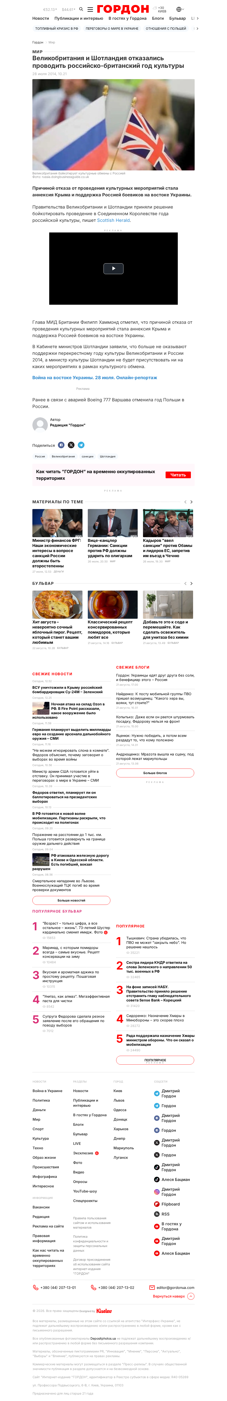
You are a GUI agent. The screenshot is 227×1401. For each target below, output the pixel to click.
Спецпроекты (85, 1200)
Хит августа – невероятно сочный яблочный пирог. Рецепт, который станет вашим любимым (57, 632)
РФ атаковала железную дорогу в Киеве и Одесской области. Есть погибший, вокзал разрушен (70, 862)
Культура (41, 1138)
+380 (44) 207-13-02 (116, 1287)
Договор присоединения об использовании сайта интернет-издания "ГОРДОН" (91, 1266)
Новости (40, 18)
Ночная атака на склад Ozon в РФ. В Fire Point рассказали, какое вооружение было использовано (68, 711)
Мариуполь (124, 1148)
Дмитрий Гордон (171, 1093)
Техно (38, 1148)
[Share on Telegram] (81, 445)
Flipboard (171, 1204)
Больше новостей (71, 900)
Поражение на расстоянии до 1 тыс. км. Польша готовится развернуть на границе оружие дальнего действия (68, 839)
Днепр (119, 1138)
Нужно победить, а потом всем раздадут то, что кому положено (151, 737)
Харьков (121, 1129)
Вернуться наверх (169, 1296)
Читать (178, 475)
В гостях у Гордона (128, 18)
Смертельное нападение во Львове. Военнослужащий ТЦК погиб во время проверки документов (66, 885)
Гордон (37, 42)
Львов (119, 1100)
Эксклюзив (83, 1153)
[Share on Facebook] (61, 445)
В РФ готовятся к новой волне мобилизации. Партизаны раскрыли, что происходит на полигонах (69, 818)
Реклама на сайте (48, 1226)
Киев (118, 1091)
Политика (41, 1100)
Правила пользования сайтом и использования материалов (92, 1222)
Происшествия (46, 1167)
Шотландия (107, 456)
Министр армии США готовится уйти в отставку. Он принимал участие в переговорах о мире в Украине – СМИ (66, 775)
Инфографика (45, 1176)
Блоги (158, 18)
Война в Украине (47, 1091)
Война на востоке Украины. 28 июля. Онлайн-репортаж (94, 377)
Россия (40, 456)
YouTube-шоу (85, 1191)
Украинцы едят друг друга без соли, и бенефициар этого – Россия (155, 677)
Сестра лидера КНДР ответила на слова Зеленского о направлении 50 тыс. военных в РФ (159, 967)
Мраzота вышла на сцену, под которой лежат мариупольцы (155, 756)
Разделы (80, 1081)
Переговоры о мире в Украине (112, 28)
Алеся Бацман (176, 1179)
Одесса (120, 1110)
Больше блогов (155, 773)
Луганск (121, 1157)
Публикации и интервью (79, 18)
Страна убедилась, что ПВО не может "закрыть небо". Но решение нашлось (156, 942)
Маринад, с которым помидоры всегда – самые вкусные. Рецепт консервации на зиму (71, 952)
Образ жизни (44, 1157)
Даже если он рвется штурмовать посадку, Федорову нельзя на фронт (155, 719)
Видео (78, 1172)
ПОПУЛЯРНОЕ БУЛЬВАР (57, 911)
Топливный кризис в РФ (56, 28)
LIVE (77, 1143)
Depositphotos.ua (103, 1338)
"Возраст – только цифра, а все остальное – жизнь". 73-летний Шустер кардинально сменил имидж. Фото (76, 927)
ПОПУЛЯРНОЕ (130, 926)
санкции (87, 456)
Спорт (38, 1129)
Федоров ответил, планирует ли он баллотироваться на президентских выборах (64, 797)
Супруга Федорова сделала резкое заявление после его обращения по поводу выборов (73, 1020)
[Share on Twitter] (71, 445)
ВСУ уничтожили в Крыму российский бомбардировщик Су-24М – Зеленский (68, 689)
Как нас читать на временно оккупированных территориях (48, 1258)
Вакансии (41, 1207)
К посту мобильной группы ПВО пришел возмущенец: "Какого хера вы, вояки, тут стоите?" (153, 698)
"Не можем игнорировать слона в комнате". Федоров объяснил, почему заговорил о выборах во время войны (71, 754)
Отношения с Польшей (166, 28)
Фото (77, 1162)
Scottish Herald (113, 220)
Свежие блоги (132, 667)
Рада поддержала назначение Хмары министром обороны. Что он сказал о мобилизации (160, 1040)
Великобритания (63, 456)
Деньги (59, 571)
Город (118, 1081)
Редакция (41, 1216)
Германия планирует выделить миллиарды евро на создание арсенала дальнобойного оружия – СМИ (71, 734)
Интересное (43, 1186)
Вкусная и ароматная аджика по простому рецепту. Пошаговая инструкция (71, 976)
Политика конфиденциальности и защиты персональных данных (90, 1243)
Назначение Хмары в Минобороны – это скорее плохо (155, 1017)
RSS (166, 1214)
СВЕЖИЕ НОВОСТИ (52, 674)
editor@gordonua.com (175, 1287)
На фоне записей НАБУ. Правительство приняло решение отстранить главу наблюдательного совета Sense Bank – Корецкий (158, 993)
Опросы (80, 1181)
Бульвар (177, 18)
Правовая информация (44, 1238)
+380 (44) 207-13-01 (58, 1287)
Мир (52, 42)
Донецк (120, 1119)
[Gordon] (123, 9)
